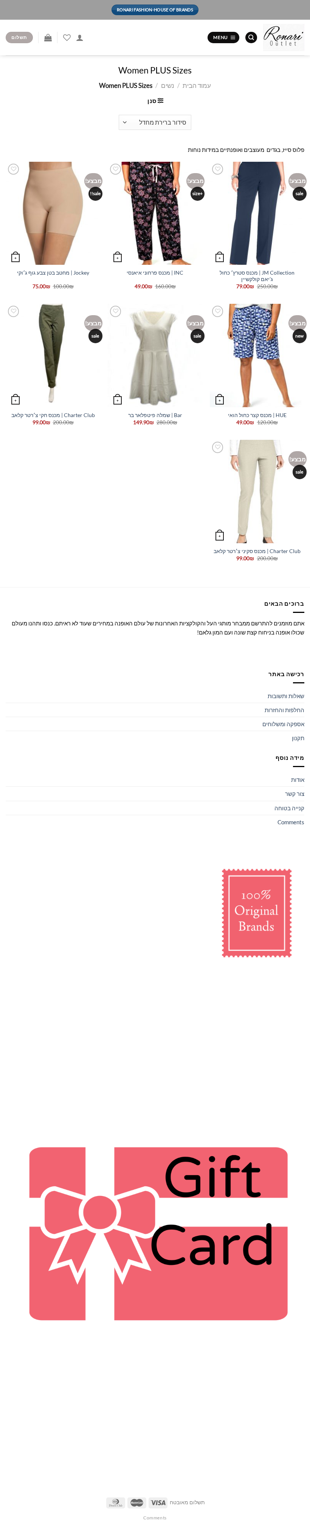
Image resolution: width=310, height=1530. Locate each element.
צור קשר (294, 793)
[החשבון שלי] (80, 37)
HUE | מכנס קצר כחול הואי (257, 415)
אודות (297, 779)
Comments (290, 822)
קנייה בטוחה (289, 808)
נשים (167, 85)
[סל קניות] (48, 37)
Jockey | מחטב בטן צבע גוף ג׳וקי (53, 273)
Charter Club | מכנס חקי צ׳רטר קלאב (53, 415)
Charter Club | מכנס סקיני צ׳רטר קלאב (257, 551)
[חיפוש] (251, 38)
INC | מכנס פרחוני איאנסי (155, 273)
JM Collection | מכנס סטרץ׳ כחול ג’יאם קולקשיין (257, 276)
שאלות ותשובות (286, 695)
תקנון (298, 738)
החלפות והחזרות (284, 709)
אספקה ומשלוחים (283, 723)
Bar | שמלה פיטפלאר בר (155, 415)
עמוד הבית (197, 85)
